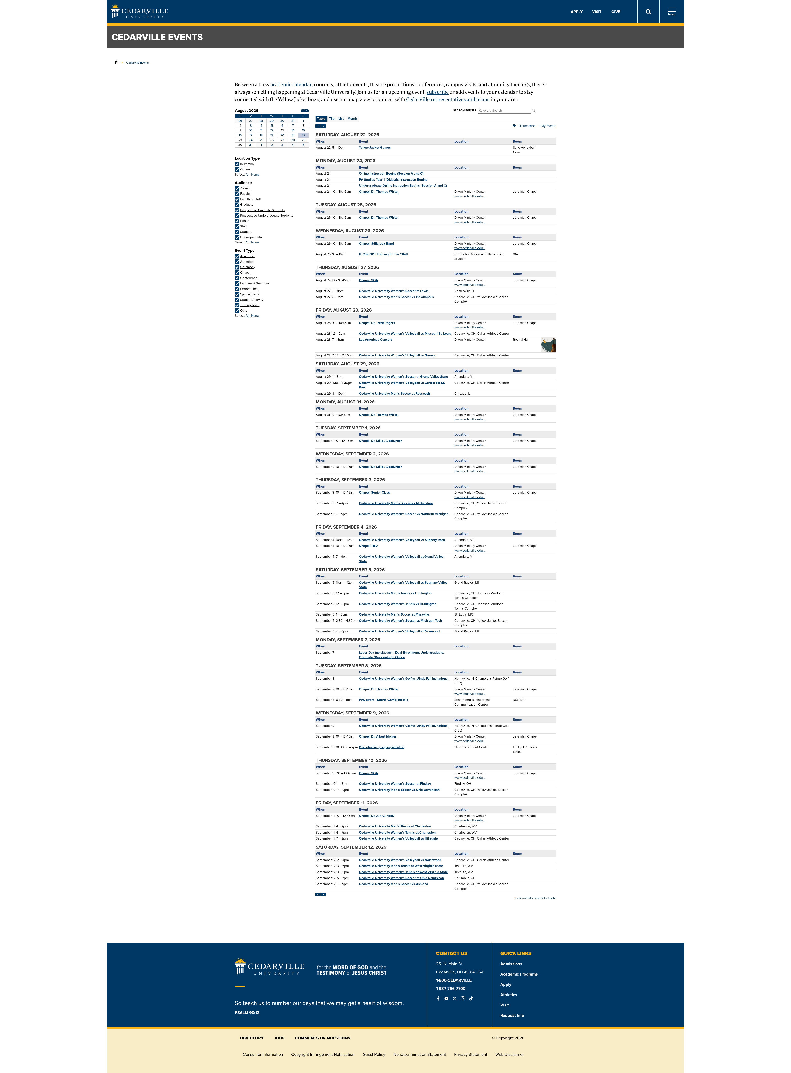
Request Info (512, 1015)
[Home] (116, 62)
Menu (671, 14)
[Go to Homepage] (139, 17)
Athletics (508, 995)
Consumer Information (263, 1054)
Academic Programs (519, 974)
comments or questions (322, 1038)
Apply (577, 12)
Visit (596, 12)
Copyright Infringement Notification (323, 1054)
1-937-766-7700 (450, 988)
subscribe (438, 92)
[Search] (648, 11)
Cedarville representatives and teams (447, 99)
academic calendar (291, 85)
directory (252, 1038)
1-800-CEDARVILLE (454, 980)
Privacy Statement (470, 1054)
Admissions (511, 964)
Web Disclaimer (509, 1054)
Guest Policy (374, 1054)
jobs (279, 1038)
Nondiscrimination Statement (419, 1054)
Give (615, 12)
